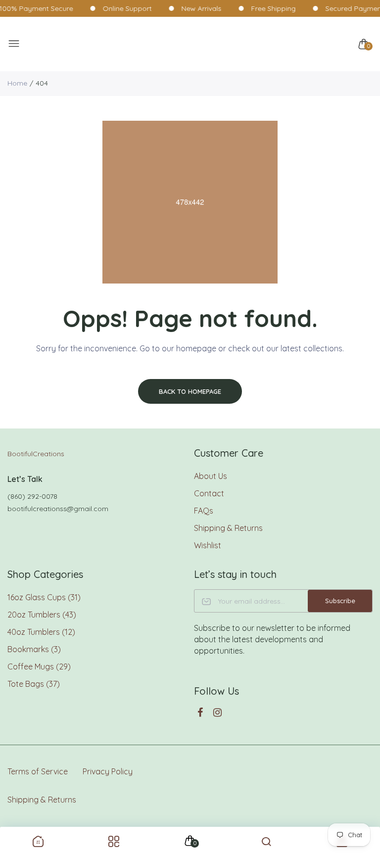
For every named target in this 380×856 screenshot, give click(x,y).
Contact (209, 493)
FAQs (203, 511)
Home (17, 83)
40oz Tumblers (41, 632)
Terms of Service (37, 771)
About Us (210, 476)
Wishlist (207, 545)
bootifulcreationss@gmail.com (57, 508)
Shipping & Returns (228, 528)
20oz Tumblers (41, 614)
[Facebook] (200, 712)
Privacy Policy (108, 771)
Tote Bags (33, 684)
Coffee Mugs (39, 666)
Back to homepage (190, 391)
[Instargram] (217, 712)
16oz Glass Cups (44, 597)
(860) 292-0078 (32, 496)
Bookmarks (34, 649)
